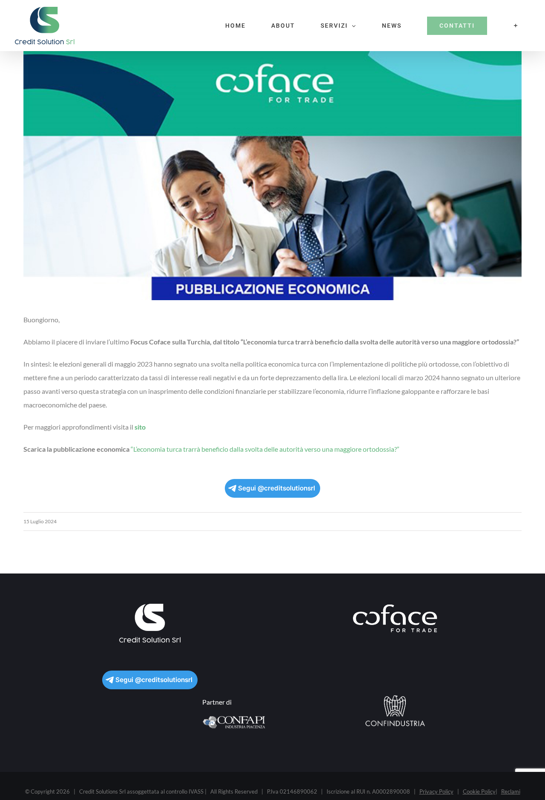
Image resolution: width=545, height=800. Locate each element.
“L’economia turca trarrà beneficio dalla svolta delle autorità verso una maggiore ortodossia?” (265, 449)
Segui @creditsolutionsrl (276, 488)
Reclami (510, 791)
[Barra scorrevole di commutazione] (516, 25)
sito (140, 427)
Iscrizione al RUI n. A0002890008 (368, 791)
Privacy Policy (436, 791)
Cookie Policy (479, 791)
